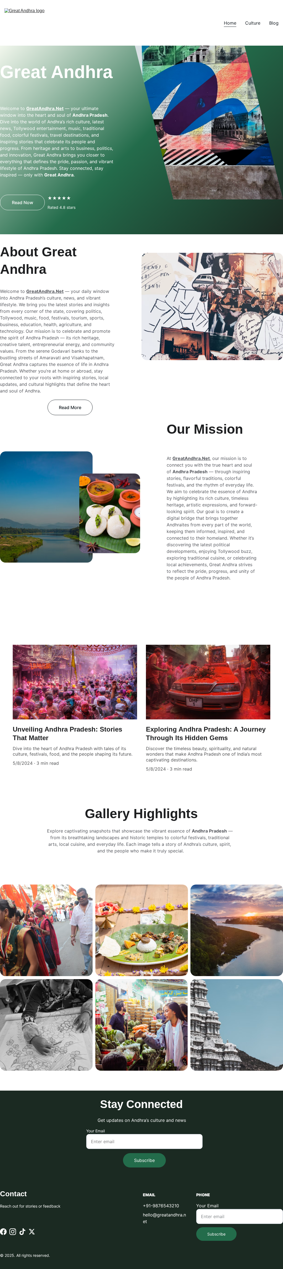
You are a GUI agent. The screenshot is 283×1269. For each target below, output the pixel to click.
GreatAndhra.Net (45, 108)
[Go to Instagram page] (12, 1231)
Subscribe (144, 1160)
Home (230, 23)
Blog (274, 23)
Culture (252, 23)
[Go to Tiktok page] (22, 1231)
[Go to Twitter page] (31, 1231)
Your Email (95, 1130)
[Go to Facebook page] (3, 1231)
